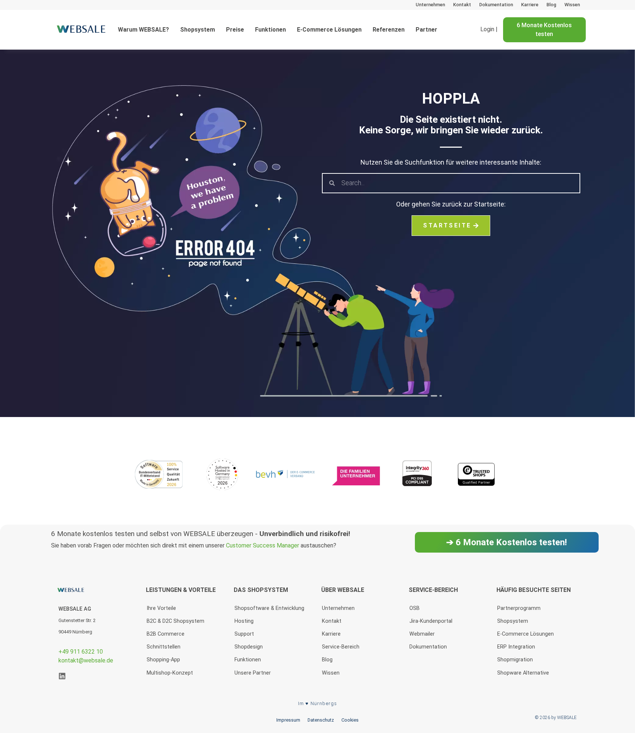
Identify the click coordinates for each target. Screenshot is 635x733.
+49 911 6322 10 (80, 651)
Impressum (288, 720)
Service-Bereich (340, 647)
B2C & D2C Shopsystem (175, 621)
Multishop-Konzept (170, 673)
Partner (426, 29)
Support (244, 634)
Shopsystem (197, 29)
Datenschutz (321, 720)
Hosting (244, 621)
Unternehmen (430, 4)
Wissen (572, 4)
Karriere (529, 4)
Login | (489, 29)
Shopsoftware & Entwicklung (269, 608)
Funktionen (270, 29)
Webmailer (422, 634)
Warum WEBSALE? (143, 29)
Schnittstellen (163, 647)
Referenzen (389, 29)
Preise (235, 29)
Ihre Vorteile (161, 608)
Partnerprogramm (519, 608)
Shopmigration (515, 660)
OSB (414, 608)
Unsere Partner (252, 673)
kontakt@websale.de (85, 660)
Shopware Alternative (523, 673)
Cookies (350, 720)
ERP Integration (516, 647)
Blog (551, 4)
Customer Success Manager (262, 545)
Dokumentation (496, 4)
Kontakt (462, 4)
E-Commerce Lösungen (329, 29)
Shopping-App (163, 660)
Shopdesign (248, 647)
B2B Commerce (165, 634)
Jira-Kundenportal (430, 621)
